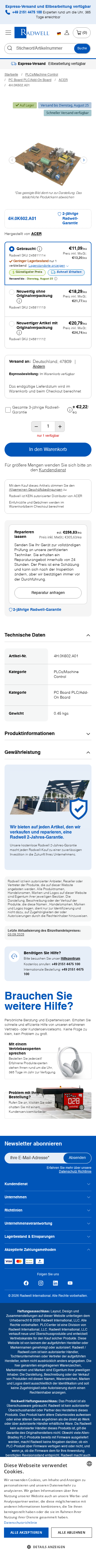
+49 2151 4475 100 (51, 15)
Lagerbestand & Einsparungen (30, 1237)
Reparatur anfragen (48, 593)
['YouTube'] (70, 1283)
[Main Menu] (8, 33)
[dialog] (48, 1507)
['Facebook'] (26, 1283)
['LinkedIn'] (55, 1283)
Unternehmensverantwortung (28, 1223)
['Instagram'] (40, 1283)
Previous (12, 160)
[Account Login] (66, 32)
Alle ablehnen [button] (71, 1532)
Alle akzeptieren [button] (26, 1532)
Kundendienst (52, 470)
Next (83, 160)
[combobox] (89, 1463)
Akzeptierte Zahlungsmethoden (30, 1250)
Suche (82, 48)
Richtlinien (13, 1210)
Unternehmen (16, 1197)
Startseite (11, 74)
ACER (63, 80)
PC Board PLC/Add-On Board (30, 80)
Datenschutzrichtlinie (20, 1522)
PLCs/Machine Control (41, 74)
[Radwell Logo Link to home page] (32, 32)
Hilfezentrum (70, 958)
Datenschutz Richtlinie (75, 1171)
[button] (48, 1547)
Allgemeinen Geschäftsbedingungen (35, 489)
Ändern (39, 367)
